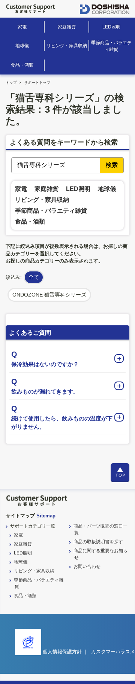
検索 (112, 165)
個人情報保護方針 (62, 651)
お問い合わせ (87, 566)
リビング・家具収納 (66, 45)
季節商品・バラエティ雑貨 (111, 46)
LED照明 (111, 27)
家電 (22, 27)
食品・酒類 (22, 65)
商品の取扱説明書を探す (98, 541)
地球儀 (22, 45)
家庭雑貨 (67, 27)
